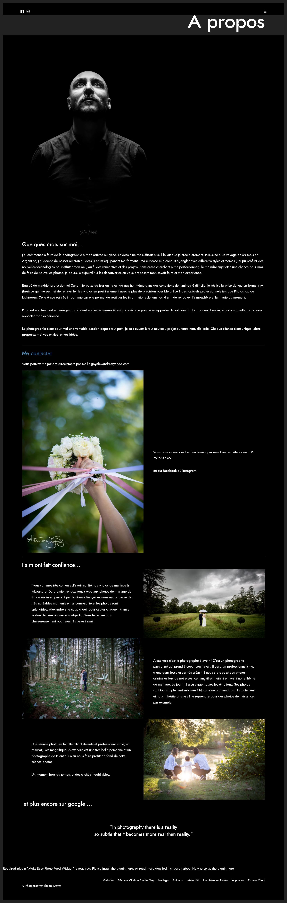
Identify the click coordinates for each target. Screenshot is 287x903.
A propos (238, 880)
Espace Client (256, 880)
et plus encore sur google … (57, 804)
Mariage (163, 880)
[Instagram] (28, 11)
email (217, 452)
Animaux (178, 880)
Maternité (193, 880)
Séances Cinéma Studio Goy (136, 880)
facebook (170, 470)
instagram (189, 470)
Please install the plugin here (112, 868)
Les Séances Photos (215, 880)
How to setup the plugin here (213, 868)
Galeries (108, 880)
